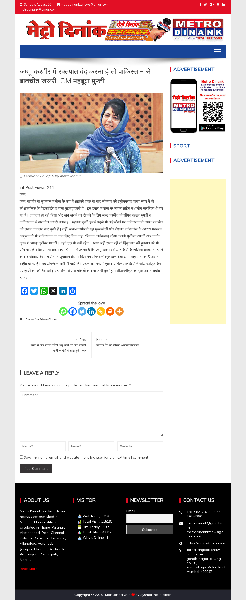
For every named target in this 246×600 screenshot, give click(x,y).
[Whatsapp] (63, 311)
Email (130, 511)
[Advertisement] (198, 251)
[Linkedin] (91, 311)
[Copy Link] (101, 311)
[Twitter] (82, 311)
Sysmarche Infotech (156, 595)
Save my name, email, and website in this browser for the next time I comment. (86, 457)
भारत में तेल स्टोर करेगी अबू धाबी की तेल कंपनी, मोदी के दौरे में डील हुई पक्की (58, 345)
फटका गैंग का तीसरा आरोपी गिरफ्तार (117, 342)
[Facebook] (72, 311)
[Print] (110, 311)
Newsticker (48, 319)
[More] (119, 311)
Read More (28, 569)
